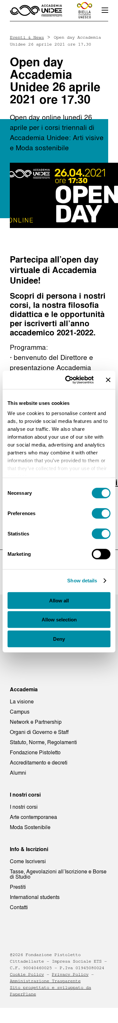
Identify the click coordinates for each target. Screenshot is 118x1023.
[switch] (101, 513)
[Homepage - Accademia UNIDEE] (36, 10)
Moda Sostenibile (30, 827)
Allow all (59, 600)
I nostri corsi (24, 806)
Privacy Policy (70, 974)
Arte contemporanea (33, 817)
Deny (59, 638)
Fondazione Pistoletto (35, 752)
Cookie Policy (27, 974)
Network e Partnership (36, 721)
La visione (22, 701)
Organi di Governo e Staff (39, 732)
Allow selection (59, 619)
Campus (20, 711)
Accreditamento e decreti (39, 762)
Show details (82, 580)
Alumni (18, 772)
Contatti (19, 907)
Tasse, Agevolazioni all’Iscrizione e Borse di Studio (58, 874)
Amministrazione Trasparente (45, 981)
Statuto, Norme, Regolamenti (43, 742)
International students (35, 897)
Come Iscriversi (28, 861)
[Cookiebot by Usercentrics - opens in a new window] (69, 380)
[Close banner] (108, 380)
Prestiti (18, 886)
